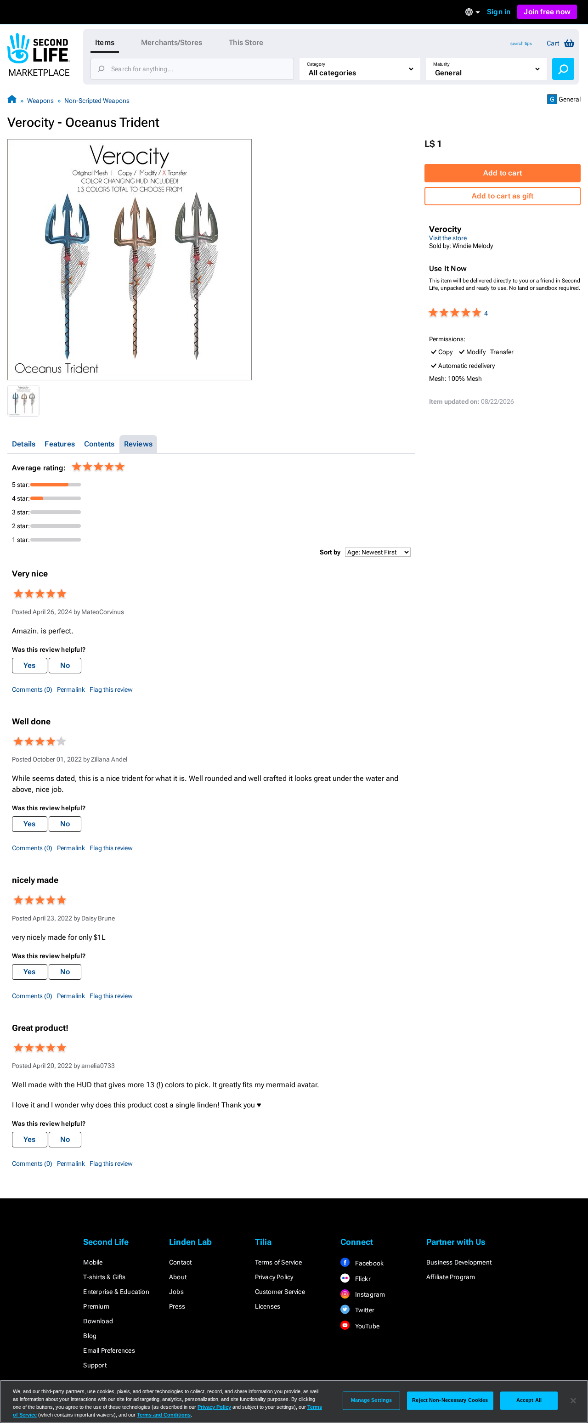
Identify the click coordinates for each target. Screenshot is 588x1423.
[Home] (12, 100)
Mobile (92, 1262)
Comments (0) (32, 689)
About (178, 1277)
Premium (96, 1306)
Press (177, 1306)
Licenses (268, 1306)
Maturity (441, 64)
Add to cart (502, 173)
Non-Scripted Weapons (97, 100)
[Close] (573, 1400)
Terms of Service (278, 1262)
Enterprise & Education (116, 1291)
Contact (180, 1262)
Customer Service (280, 1291)
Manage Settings (371, 1400)
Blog (89, 1335)
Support (94, 1365)
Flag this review (111, 689)
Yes (29, 665)
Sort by (330, 552)
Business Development (459, 1262)
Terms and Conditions (164, 1414)
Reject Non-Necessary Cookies (450, 1400)
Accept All (529, 1400)
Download (98, 1321)
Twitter (363, 1310)
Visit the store (448, 238)
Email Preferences (109, 1350)
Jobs (176, 1291)
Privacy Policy (274, 1277)
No (65, 665)
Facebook (368, 1263)
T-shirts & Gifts (104, 1277)
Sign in (498, 11)
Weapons (40, 100)
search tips (521, 43)
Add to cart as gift (503, 196)
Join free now (547, 11)
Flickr (361, 1278)
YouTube (366, 1326)
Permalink (71, 689)
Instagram (369, 1294)
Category (316, 64)
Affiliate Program (450, 1277)
